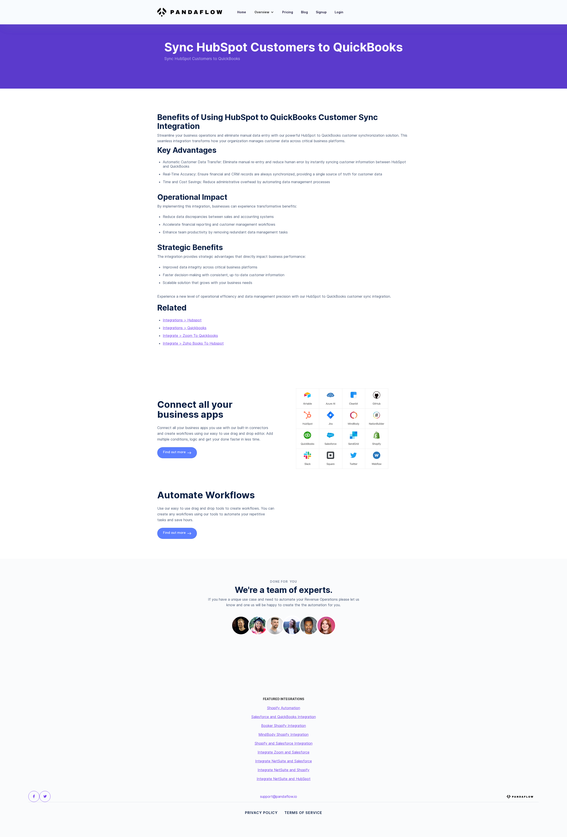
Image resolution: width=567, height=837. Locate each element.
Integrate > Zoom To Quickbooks (190, 335)
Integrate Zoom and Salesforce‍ (283, 752)
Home (241, 12)
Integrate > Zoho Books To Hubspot (193, 343)
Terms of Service (303, 812)
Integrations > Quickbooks (184, 328)
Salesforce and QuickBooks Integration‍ (283, 717)
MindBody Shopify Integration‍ (283, 734)
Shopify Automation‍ (283, 708)
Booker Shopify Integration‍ (283, 725)
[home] (192, 12)
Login (339, 12)
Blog (304, 12)
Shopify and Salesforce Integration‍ (284, 743)
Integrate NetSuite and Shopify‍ (283, 770)
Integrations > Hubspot (182, 320)
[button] (264, 12)
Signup (321, 12)
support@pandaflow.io (278, 796)
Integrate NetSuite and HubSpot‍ (284, 779)
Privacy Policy (261, 812)
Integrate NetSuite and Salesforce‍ (283, 761)
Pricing (287, 12)
